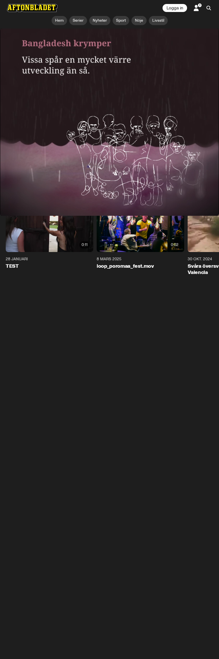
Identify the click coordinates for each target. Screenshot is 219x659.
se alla (204, 194)
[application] (109, 90)
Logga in (175, 8)
